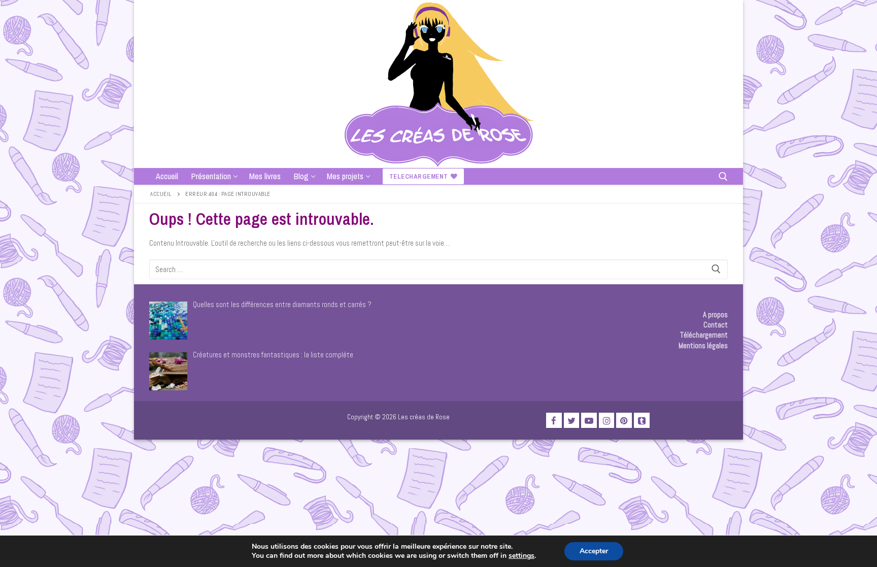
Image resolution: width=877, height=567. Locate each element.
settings (521, 555)
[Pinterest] (624, 420)
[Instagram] (607, 420)
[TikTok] (642, 420)
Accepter (594, 551)
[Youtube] (589, 420)
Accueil (161, 193)
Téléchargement (704, 335)
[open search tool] (723, 176)
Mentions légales (703, 345)
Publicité (162, 422)
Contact (715, 324)
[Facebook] (554, 420)
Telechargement (418, 176)
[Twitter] (572, 420)
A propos (715, 314)
